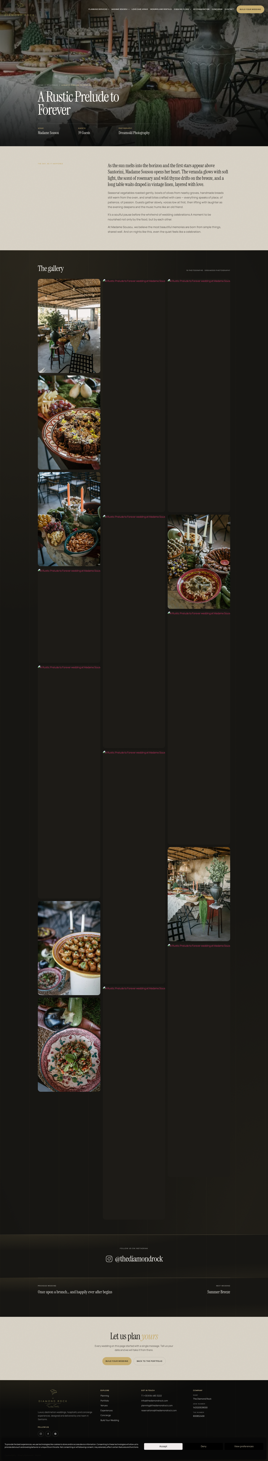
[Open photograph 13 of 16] (199, 562)
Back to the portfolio (150, 1361)
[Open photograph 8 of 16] (134, 395)
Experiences (106, 1410)
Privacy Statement (26, 1455)
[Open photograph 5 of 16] (69, 782)
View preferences (244, 1446)
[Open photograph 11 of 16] (134, 1103)
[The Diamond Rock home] (19, 9)
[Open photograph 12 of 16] (199, 395)
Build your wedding (117, 1361)
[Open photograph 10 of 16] (134, 867)
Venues (104, 1405)
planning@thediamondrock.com (157, 1405)
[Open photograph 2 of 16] (69, 422)
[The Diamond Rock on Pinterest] (55, 1434)
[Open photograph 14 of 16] (199, 728)
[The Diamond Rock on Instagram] (41, 1434)
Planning (104, 1395)
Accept (163, 1446)
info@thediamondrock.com (154, 1400)
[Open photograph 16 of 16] (199, 1060)
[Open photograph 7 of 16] (69, 1045)
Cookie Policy (10, 1455)
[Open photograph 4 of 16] (69, 616)
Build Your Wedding (250, 9)
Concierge (105, 1415)
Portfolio (52, 85)
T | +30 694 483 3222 (151, 1395)
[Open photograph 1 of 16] (69, 326)
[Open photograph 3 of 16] (69, 519)
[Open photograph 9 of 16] (134, 631)
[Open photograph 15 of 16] (199, 894)
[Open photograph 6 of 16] (69, 948)
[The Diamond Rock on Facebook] (48, 1434)
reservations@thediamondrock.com (159, 1410)
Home (40, 85)
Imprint (38, 1455)
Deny (203, 1446)
